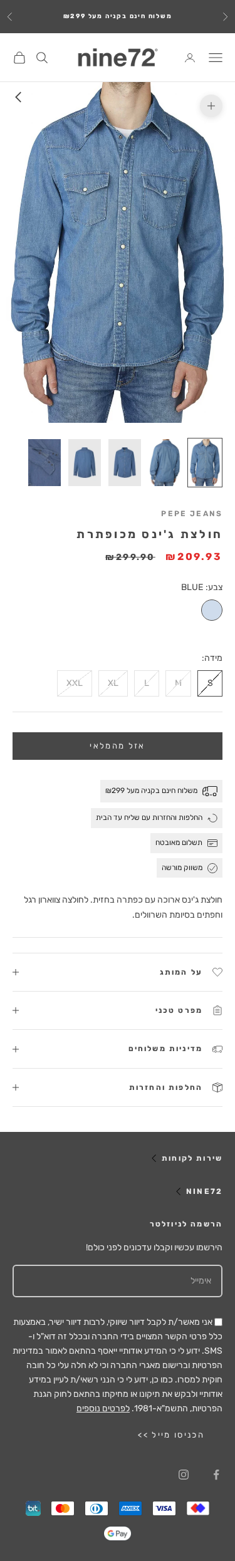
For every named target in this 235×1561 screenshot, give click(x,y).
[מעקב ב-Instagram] (183, 1474)
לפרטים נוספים (103, 1408)
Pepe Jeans (191, 513)
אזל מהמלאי (117, 745)
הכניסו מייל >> (171, 1434)
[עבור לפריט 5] (44, 462)
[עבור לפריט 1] (204, 462)
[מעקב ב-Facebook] (216, 1474)
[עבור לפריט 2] (164, 462)
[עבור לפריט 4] (84, 462)
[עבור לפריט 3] (124, 462)
